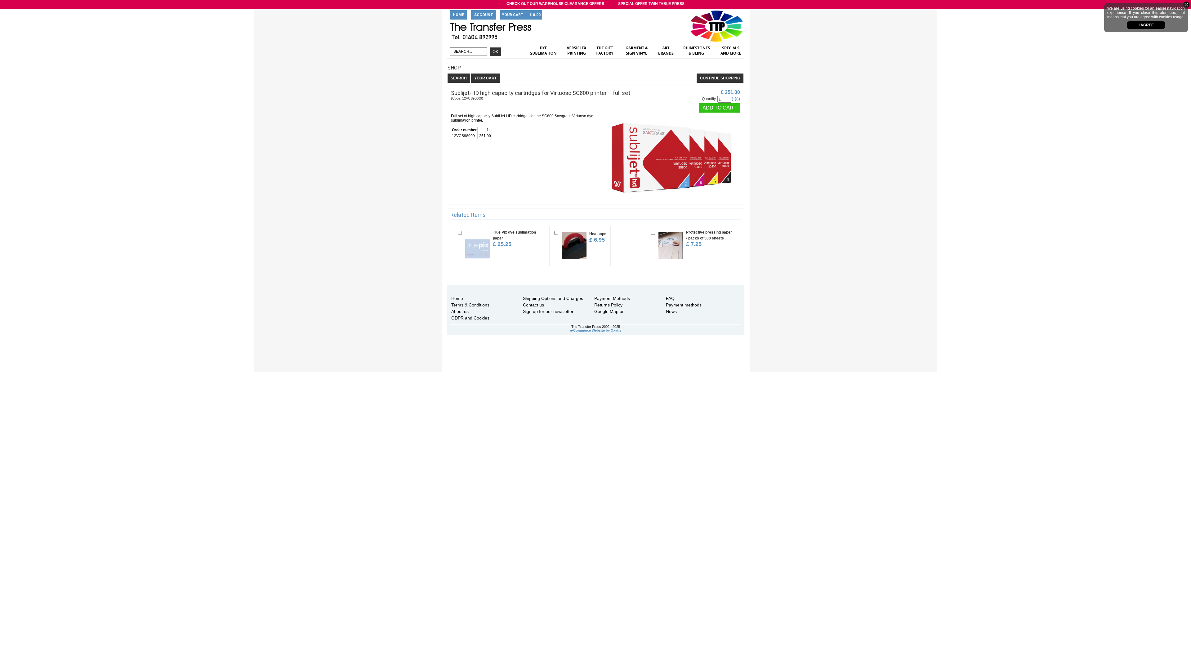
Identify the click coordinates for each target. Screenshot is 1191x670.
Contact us (533, 304)
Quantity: (709, 99)
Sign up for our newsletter (548, 311)
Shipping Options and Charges (553, 298)
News (671, 311)
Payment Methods (612, 298)
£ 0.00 (535, 15)
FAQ (670, 298)
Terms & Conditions (470, 304)
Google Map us (609, 311)
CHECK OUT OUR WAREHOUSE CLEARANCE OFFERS (555, 4)
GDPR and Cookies (470, 317)
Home (457, 298)
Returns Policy (608, 304)
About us (460, 311)
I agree (1146, 25)
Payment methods (684, 304)
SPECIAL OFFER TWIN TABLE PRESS (651, 4)
